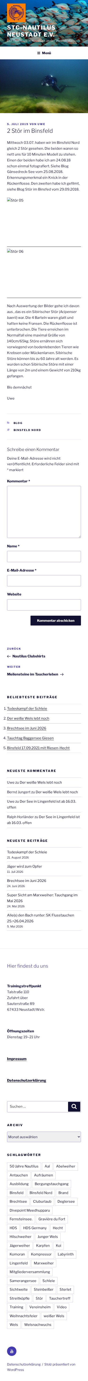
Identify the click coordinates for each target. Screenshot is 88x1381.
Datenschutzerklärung (26, 1080)
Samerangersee (23, 1281)
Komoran (17, 1254)
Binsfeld (16, 1193)
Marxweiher (44, 1263)
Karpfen (43, 1246)
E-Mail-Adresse (21, 570)
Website (14, 594)
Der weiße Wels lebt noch (28, 718)
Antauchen (19, 1175)
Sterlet (65, 1289)
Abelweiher (65, 1166)
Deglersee (66, 1201)
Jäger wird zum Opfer (24, 866)
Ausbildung (19, 1184)
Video (62, 1307)
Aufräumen (43, 1175)
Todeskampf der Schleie (27, 708)
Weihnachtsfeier (24, 1316)
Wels (14, 1325)
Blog (18, 423)
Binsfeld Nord (27, 430)
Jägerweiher (20, 1246)
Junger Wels (48, 1237)
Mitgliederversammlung (30, 1272)
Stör (39, 1298)
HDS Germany (35, 1228)
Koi (58, 1246)
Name (13, 546)
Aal (47, 1166)
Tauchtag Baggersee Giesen (30, 738)
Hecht (58, 1228)
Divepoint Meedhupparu (30, 1210)
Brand (63, 1193)
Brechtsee (18, 1201)
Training (16, 1307)
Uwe (41, 124)
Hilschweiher (20, 1237)
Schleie (48, 1281)
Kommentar (18, 481)
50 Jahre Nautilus (24, 1166)
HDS (13, 1228)
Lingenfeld (19, 1263)
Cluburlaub (42, 1201)
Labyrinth (66, 1254)
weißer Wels (54, 1316)
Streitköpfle (20, 1298)
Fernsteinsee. (21, 1219)
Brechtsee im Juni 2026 (26, 728)
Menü (46, 53)
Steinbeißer (44, 1289)
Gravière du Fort (51, 1219)
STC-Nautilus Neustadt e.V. (31, 31)
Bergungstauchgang (52, 1184)
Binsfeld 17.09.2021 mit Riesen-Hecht (38, 748)
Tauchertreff (59, 1298)
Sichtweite (19, 1289)
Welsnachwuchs (37, 1325)
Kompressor (41, 1254)
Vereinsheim (40, 1307)
